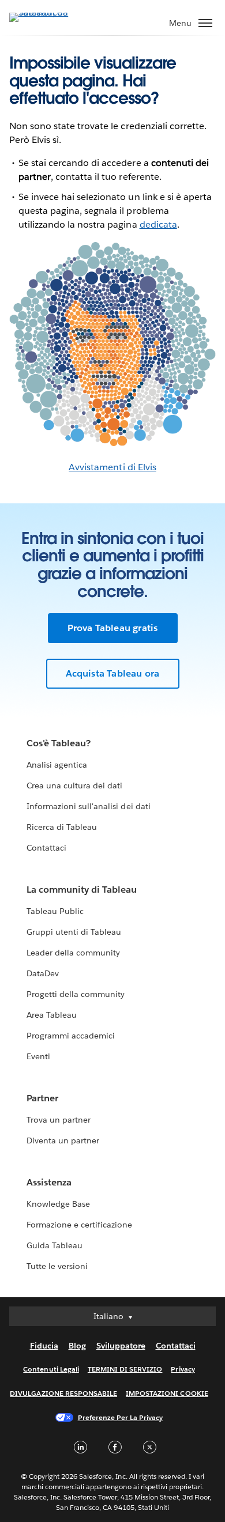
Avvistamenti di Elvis (112, 467)
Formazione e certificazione (80, 1224)
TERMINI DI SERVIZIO (125, 1369)
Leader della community (73, 952)
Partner (42, 1098)
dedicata (158, 224)
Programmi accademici (71, 1035)
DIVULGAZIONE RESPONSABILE (63, 1393)
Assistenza (49, 1182)
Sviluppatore (120, 1345)
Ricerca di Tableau (62, 827)
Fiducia (44, 1345)
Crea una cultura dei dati (74, 785)
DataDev (43, 973)
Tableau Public (55, 911)
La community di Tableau (82, 889)
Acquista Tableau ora (113, 673)
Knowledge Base (58, 1204)
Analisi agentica (57, 765)
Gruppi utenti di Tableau (74, 932)
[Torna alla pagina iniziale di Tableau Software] (49, 12)
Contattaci (46, 848)
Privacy (182, 1369)
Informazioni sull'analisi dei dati (89, 806)
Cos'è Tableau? (59, 743)
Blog (77, 1345)
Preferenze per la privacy (120, 1417)
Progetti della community (76, 994)
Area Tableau (52, 1015)
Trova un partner (59, 1120)
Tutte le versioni (57, 1266)
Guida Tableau (54, 1245)
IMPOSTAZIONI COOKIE (167, 1393)
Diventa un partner (63, 1140)
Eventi (38, 1056)
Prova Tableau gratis (113, 628)
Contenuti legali (50, 1369)
